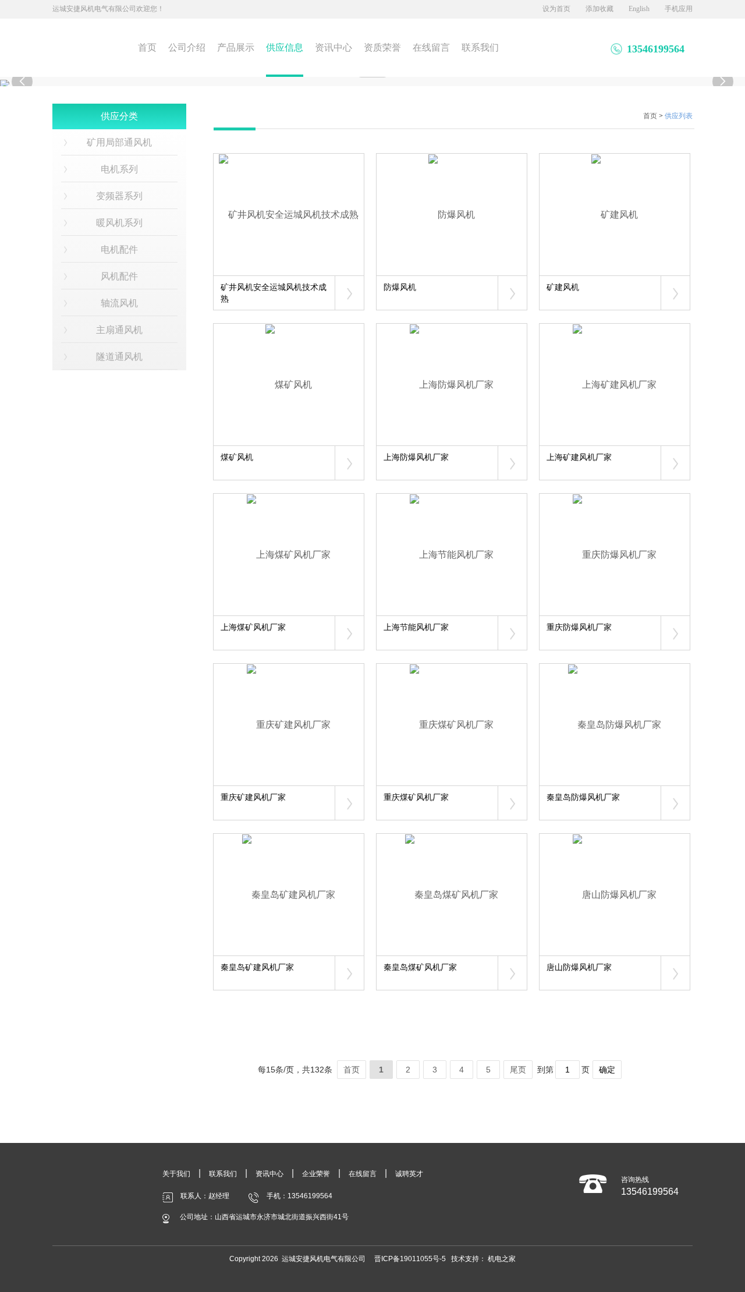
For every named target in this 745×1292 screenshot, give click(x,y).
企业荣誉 (316, 1174)
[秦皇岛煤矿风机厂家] (451, 894)
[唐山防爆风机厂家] (614, 894)
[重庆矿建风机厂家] (288, 724)
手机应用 (679, 9)
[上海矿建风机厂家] (614, 384)
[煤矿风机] (288, 384)
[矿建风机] (614, 214)
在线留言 (431, 47)
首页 (147, 47)
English (639, 9)
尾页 (518, 1069)
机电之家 (502, 1259)
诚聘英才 (409, 1174)
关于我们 (176, 1174)
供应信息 (284, 47)
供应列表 (679, 116)
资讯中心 (333, 47)
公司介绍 (186, 47)
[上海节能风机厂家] (451, 554)
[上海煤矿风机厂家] (288, 554)
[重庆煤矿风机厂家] (451, 724)
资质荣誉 (382, 47)
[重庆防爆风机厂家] (614, 554)
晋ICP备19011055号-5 (410, 1259)
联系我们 (480, 47)
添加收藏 (599, 9)
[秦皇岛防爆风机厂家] (614, 724)
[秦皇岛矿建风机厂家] (288, 894)
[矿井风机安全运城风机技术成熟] (288, 214)
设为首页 (556, 9)
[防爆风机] (451, 214)
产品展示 (235, 47)
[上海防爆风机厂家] (451, 384)
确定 (607, 1069)
